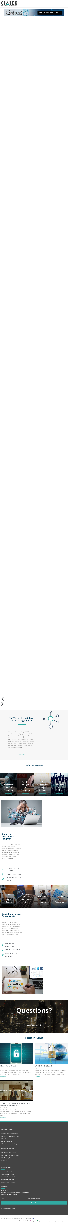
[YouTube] (26, 1221)
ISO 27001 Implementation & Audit (10, 1136)
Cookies (59, 1221)
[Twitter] (22, 1221)
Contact (49, 1221)
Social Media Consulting (7, 1174)
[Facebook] (20, 1221)
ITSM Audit (4, 1160)
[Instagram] (28, 1221)
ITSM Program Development (8, 1152)
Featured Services (34, 764)
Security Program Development (9, 1133)
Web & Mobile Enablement (8, 1171)
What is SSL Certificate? (43, 1066)
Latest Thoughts (34, 1037)
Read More (3, 1076)
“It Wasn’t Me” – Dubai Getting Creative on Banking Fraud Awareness (15, 1104)
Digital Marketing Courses (8, 1182)
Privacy (54, 1221)
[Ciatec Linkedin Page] (34, 12)
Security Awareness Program (8, 836)
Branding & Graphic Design (8, 1179)
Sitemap (64, 1221)
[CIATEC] (9, 3)
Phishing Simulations (6, 1141)
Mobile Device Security (8, 1066)
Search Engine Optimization (8, 1177)
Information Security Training (9, 1144)
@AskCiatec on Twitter (8, 1208)
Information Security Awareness (9, 1138)
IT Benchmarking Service (8, 1163)
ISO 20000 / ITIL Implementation (10, 1155)
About (44, 1221)
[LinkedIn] (24, 1221)
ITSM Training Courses (7, 1158)
